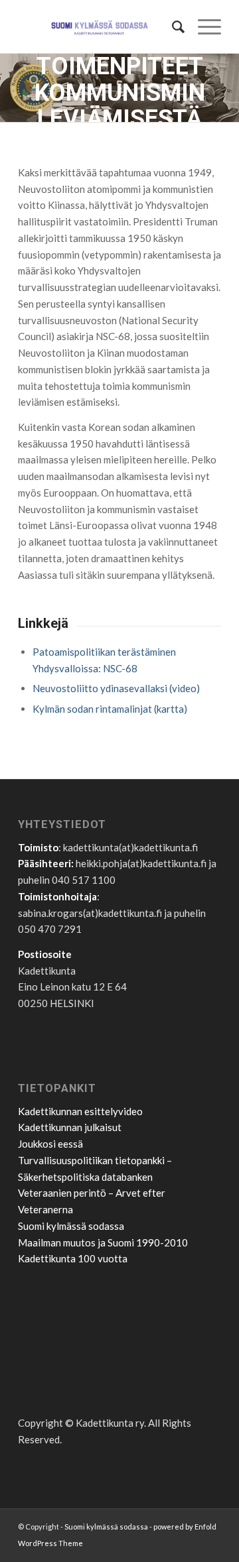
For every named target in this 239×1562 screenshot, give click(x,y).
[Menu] (203, 26)
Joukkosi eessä (50, 1144)
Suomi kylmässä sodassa (71, 1226)
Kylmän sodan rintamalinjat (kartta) (110, 709)
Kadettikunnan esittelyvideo (80, 1111)
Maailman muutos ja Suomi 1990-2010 (103, 1242)
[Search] (172, 26)
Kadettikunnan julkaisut (69, 1127)
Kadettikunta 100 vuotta (72, 1258)
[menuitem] (172, 26)
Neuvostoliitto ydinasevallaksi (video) (116, 688)
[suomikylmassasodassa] (99, 26)
